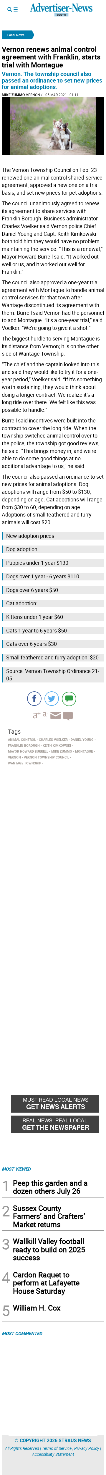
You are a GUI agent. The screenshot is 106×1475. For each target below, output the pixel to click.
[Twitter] (51, 698)
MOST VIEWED (16, 1169)
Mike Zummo (13, 94)
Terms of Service (57, 1448)
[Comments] (69, 698)
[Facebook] (34, 698)
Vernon (33, 94)
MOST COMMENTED (22, 1333)
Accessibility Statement (53, 1454)
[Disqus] (53, 849)
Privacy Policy (86, 1448)
